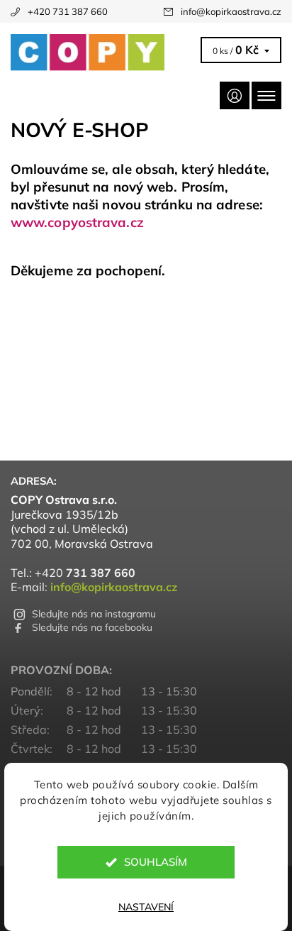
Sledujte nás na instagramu (94, 613)
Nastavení (146, 906)
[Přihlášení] (234, 95)
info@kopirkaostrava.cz (231, 11)
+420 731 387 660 (68, 11)
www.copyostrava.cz (77, 222)
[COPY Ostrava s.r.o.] (103, 52)
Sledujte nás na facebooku (92, 627)
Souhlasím (155, 862)
